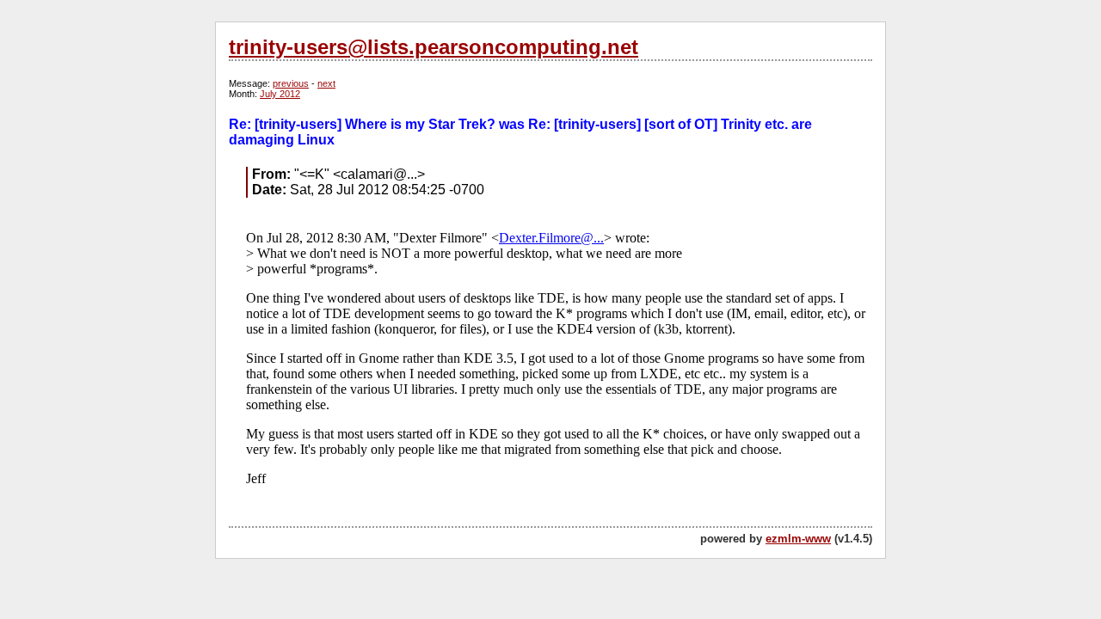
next (326, 83)
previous (291, 83)
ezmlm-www (798, 538)
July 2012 (280, 94)
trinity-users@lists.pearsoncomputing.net (433, 46)
